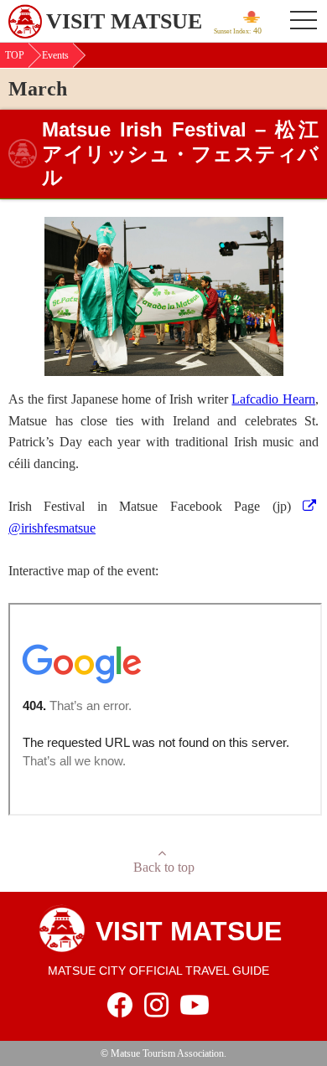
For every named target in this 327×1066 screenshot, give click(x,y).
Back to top (164, 867)
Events (55, 55)
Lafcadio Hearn (273, 399)
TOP (14, 55)
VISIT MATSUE (124, 21)
